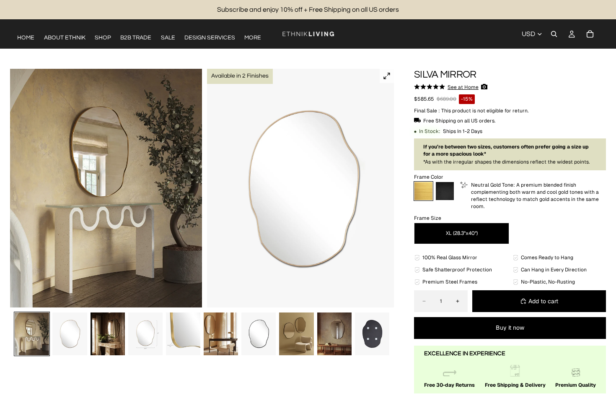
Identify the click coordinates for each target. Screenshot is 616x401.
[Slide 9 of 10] (334, 334)
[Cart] (590, 34)
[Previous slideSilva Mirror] (19, 188)
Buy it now (510, 327)
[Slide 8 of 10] (296, 334)
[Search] (554, 34)
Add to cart (543, 301)
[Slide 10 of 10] (372, 334)
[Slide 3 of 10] (108, 334)
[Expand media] (387, 76)
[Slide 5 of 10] (183, 334)
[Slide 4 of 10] (145, 334)
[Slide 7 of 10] (258, 334)
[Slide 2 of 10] (69, 334)
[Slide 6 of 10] (221, 334)
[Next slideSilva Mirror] (384, 188)
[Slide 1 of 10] (32, 334)
